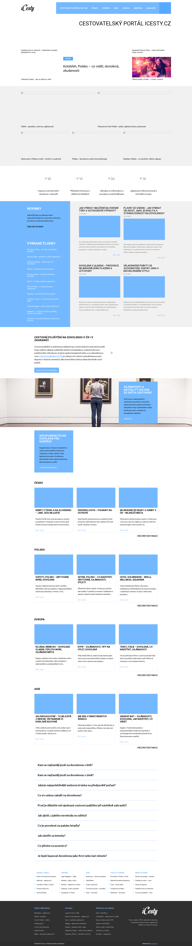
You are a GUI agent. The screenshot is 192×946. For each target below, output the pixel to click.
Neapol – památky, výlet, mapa (75, 927)
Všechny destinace (147, 536)
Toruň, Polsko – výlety (42, 920)
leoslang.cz (154, 943)
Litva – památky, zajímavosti (74, 920)
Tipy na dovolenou (48, 468)
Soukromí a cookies (102, 930)
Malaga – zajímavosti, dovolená (75, 923)
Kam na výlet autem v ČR (104, 920)
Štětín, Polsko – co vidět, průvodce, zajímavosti (40, 287)
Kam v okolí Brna (101, 913)
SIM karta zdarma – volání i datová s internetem (40, 263)
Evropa (106, 8)
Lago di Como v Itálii (72, 913)
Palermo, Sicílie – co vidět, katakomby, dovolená (41, 275)
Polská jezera (38, 923)
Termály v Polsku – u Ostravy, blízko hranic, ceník (43, 300)
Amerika (138, 8)
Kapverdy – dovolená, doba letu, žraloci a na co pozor (43, 319)
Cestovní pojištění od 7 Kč (73, 8)
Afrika (126, 8)
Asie (116, 8)
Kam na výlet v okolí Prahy (105, 927)
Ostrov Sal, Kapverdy (41, 927)
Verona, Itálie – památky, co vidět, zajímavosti (43, 257)
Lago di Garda (39, 930)
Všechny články (35, 226)
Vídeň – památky (40, 916)
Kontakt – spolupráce (103, 934)
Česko (95, 8)
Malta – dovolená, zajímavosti (44, 934)
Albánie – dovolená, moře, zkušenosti (40, 269)
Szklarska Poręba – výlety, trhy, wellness (79, 930)
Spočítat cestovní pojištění (47, 370)
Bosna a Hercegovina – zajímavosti (77, 916)
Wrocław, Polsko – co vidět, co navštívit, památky (42, 250)
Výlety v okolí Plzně (102, 923)
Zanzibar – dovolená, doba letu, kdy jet (41, 294)
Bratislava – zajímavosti (42, 913)
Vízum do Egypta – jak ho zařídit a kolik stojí (43, 306)
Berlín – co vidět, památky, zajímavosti (41, 281)
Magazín (150, 8)
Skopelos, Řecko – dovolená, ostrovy (78, 934)
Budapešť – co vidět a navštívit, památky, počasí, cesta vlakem (42, 312)
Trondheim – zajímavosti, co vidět (107, 916)
